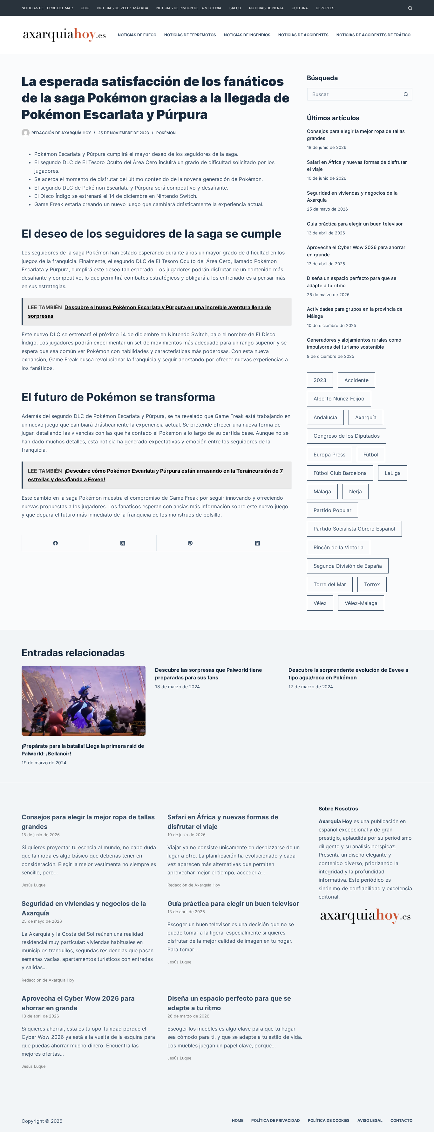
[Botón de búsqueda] (406, 94)
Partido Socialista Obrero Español (354, 528)
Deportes (325, 8)
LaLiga (393, 473)
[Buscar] (410, 8)
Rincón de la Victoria (338, 547)
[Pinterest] (190, 543)
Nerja (355, 491)
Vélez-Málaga (361, 603)
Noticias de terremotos (190, 34)
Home (237, 1120)
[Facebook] (55, 543)
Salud (235, 8)
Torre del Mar (330, 584)
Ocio (85, 8)
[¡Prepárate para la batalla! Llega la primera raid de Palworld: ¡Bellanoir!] (84, 701)
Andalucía (325, 417)
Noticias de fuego (137, 34)
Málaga (322, 491)
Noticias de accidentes (303, 34)
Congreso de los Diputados (347, 436)
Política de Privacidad (275, 1120)
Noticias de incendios (247, 34)
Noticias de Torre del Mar (47, 8)
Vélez (320, 603)
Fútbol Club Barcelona (340, 473)
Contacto (401, 1120)
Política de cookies (328, 1120)
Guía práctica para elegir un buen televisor (355, 224)
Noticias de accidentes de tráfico (373, 34)
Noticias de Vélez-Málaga (122, 8)
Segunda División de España (348, 566)
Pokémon (166, 132)
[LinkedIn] (257, 543)
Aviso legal (370, 1120)
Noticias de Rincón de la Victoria (188, 8)
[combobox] (354, 94)
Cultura (300, 8)
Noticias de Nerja (266, 8)
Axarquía (365, 417)
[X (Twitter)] (123, 543)
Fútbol (370, 454)
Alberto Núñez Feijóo (339, 398)
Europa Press (329, 454)
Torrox (372, 584)
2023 (320, 380)
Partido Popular (332, 510)
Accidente (356, 380)
